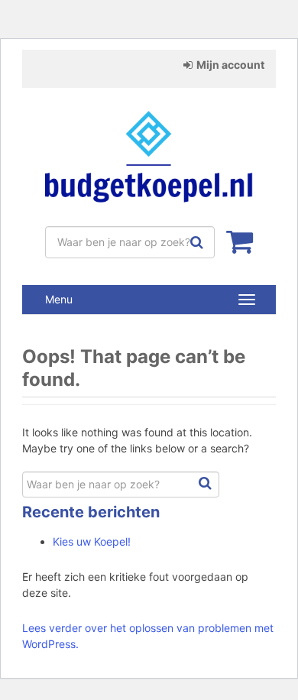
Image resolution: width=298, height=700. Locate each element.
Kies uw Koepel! (92, 541)
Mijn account (230, 64)
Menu (59, 299)
